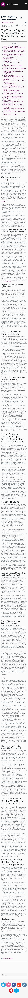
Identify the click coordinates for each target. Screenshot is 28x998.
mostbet (3, 201)
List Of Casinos (7, 100)
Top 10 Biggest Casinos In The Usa (11, 62)
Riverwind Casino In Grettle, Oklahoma (12, 104)
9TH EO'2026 (12, 4)
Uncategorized (7, 958)
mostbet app (7, 281)
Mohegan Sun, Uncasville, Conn (11, 92)
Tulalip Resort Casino (8, 75)
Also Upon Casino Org (8, 74)
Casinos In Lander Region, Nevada (11, 90)
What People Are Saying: (9, 83)
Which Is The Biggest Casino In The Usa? (13, 85)
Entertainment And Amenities (10, 114)
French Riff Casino (7, 58)
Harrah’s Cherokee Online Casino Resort (13, 54)
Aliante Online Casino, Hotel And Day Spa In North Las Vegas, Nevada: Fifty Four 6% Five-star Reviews (14, 78)
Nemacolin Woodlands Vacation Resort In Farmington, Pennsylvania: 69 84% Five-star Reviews (13, 88)
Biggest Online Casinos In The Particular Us (13, 50)
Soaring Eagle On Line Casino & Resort (12, 96)
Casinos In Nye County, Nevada (10, 46)
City (4, 64)
